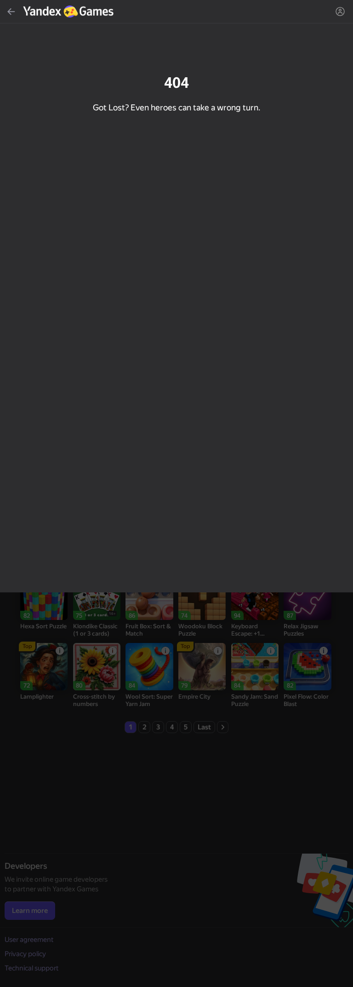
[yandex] (69, 11)
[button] (176, 493)
